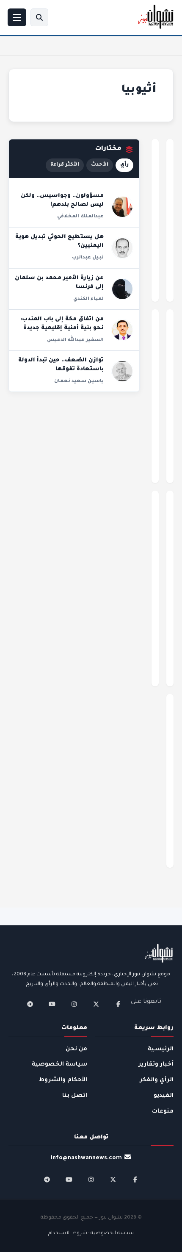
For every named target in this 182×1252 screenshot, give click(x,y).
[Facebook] (118, 1004)
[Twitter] (96, 1004)
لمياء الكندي (88, 299)
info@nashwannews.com (86, 1158)
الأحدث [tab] (99, 165)
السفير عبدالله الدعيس (75, 340)
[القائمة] (17, 17)
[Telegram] (30, 1004)
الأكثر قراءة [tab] (64, 165)
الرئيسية (161, 1049)
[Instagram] (74, 1004)
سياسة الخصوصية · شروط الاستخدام (91, 1233)
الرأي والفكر (157, 1080)
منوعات (163, 1111)
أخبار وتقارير (156, 1064)
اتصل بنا (74, 1096)
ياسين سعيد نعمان (79, 381)
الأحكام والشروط (63, 1080)
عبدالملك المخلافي (80, 216)
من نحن (76, 1049)
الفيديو (164, 1096)
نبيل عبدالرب (88, 257)
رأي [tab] (124, 165)
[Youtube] (52, 1004)
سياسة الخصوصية (59, 1064)
